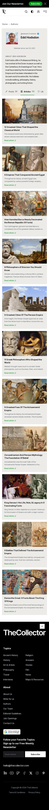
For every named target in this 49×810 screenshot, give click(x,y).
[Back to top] (42, 626)
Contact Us (8, 723)
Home (5, 24)
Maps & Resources (35, 679)
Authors (14, 24)
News (28, 674)
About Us (7, 694)
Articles (29, 91)
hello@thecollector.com (16, 765)
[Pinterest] (44, 773)
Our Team (8, 708)
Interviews (8, 679)
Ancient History (10, 655)
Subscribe (35, 4)
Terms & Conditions (17, 792)
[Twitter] (31, 773)
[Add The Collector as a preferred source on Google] (11, 732)
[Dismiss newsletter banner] (45, 3)
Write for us (8, 699)
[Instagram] (37, 773)
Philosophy (8, 669)
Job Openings (10, 718)
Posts (13, 91)
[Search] (26, 11)
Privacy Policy (34, 792)
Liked (43, 91)
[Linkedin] (5, 773)
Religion (29, 655)
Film (27, 669)
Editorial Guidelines (12, 713)
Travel (6, 674)
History (6, 660)
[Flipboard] (18, 773)
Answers (30, 660)
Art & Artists (9, 665)
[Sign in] (38, 11)
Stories (29, 665)
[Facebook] (24, 773)
